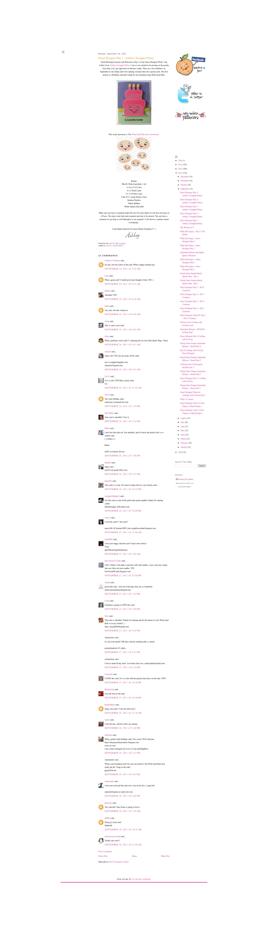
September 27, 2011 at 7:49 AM (122, 554)
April (183, 434)
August (184, 418)
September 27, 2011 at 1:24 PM (122, 594)
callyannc (108, 735)
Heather (108, 462)
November (185, 180)
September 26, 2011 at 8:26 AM (122, 299)
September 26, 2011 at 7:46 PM (122, 455)
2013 (180, 164)
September (185, 188)
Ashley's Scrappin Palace (120, 65)
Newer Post (103, 856)
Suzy (107, 616)
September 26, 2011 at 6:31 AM (122, 284)
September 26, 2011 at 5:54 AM (122, 268)
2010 (180, 452)
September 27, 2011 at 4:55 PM (122, 630)
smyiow (108, 351)
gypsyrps (108, 802)
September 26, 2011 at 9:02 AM (122, 329)
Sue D (107, 394)
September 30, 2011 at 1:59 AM (122, 811)
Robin (107, 428)
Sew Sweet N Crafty (113, 560)
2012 (180, 168)
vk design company (141, 879)
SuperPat (108, 481)
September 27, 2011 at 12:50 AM (123, 532)
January (184, 447)
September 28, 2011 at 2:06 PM (122, 728)
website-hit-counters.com (186, 483)
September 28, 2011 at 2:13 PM (122, 752)
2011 (180, 173)
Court (107, 600)
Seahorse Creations (112, 260)
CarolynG (109, 674)
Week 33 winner (186, 399)
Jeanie (107, 719)
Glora (107, 336)
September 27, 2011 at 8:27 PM (122, 652)
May (183, 430)
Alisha (107, 582)
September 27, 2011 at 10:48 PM (123, 697)
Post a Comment (105, 851)
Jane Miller (109, 413)
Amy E (107, 517)
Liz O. (107, 376)
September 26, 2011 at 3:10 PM (122, 406)
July (183, 422)
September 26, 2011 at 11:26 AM (123, 387)
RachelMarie (110, 704)
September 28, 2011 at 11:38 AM (123, 713)
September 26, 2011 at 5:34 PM (122, 421)
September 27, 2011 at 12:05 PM (123, 575)
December (185, 176)
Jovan (107, 321)
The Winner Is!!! (187, 227)
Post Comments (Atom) (119, 861)
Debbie (107, 290)
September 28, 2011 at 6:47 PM (122, 774)
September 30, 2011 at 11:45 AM (123, 844)
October (184, 184)
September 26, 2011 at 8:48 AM (122, 314)
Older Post (165, 856)
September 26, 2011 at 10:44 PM (123, 510)
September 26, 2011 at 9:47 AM (122, 369)
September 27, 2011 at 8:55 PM (122, 667)
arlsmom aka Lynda (112, 836)
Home (134, 856)
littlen (107, 306)
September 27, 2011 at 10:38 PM (123, 682)
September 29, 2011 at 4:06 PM (122, 795)
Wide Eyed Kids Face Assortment (145, 134)
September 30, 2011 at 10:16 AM (123, 829)
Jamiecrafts (109, 781)
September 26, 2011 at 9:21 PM (122, 474)
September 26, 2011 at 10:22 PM (123, 489)
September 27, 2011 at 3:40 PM (122, 609)
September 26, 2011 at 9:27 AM (122, 344)
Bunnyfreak (109, 689)
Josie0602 (109, 539)
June (183, 426)
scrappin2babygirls (112, 496)
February (184, 443)
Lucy (107, 275)
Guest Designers (114, 246)
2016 (180, 160)
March (183, 438)
